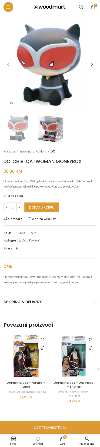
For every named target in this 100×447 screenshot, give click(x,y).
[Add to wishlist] (42, 340)
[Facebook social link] (16, 248)
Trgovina (25, 151)
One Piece (73, 395)
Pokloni (41, 151)
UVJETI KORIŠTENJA (50, 427)
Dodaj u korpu (41, 207)
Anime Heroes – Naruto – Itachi (26, 385)
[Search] (81, 7)
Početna (9, 151)
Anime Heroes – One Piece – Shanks (73, 385)
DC (52, 151)
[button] (42, 348)
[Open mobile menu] (8, 7)
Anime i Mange (26, 392)
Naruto (41, 392)
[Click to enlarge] (11, 103)
